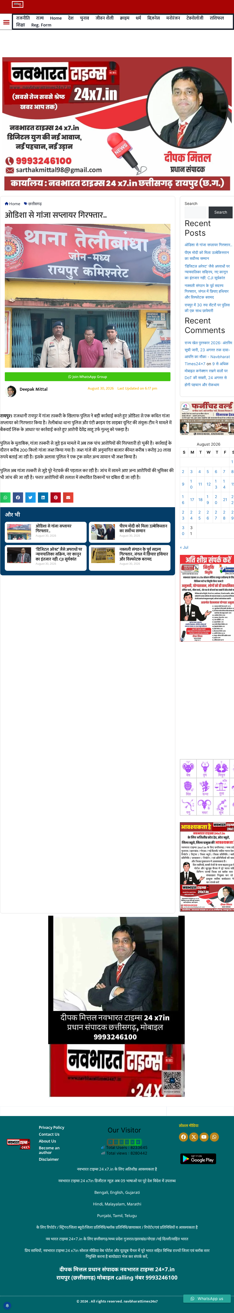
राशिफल (217, 18)
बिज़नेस (153, 18)
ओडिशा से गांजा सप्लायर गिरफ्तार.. (54, 529)
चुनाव (84, 18)
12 (209, 484)
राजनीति (23, 18)
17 (192, 499)
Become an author (49, 1150)
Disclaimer (49, 1159)
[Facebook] (183, 1137)
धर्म (138, 18)
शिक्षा (20, 25)
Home (56, 18)
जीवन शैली (105, 18)
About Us (47, 1141)
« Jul (184, 547)
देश (71, 18)
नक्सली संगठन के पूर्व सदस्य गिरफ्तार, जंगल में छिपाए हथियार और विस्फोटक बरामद (144, 554)
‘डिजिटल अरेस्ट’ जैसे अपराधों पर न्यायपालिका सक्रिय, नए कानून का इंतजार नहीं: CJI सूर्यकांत (59, 554)
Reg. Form (41, 25)
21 (225, 499)
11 (200, 484)
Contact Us (49, 1134)
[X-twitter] (193, 1137)
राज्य (40, 18)
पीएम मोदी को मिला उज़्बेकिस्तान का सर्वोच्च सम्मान (143, 529)
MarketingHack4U (121, 1284)
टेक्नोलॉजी (194, 18)
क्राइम (124, 18)
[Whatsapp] (214, 1137)
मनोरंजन (173, 18)
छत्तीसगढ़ (35, 203)
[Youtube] (204, 1137)
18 (200, 499)
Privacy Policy (51, 1127)
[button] (6, 22)
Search (191, 203)
